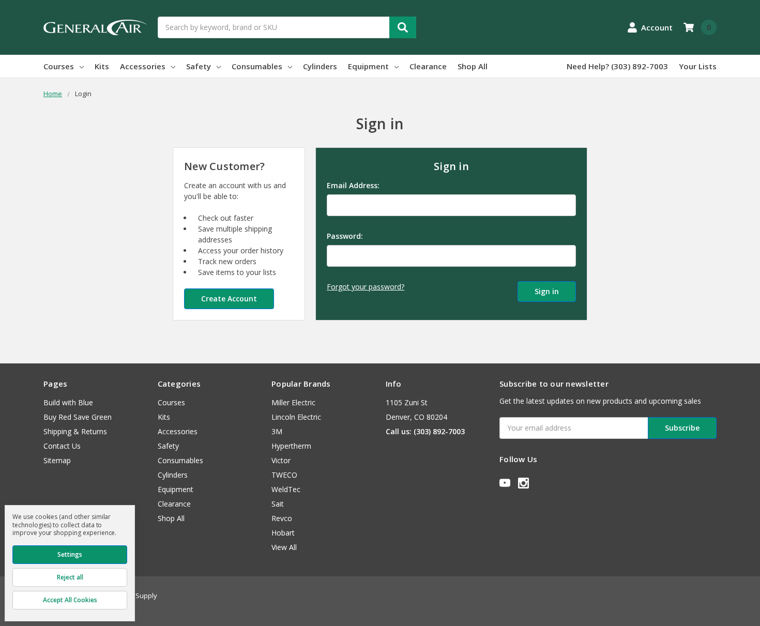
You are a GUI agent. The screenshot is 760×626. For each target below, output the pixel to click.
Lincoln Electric (296, 417)
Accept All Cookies (70, 600)
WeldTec (285, 489)
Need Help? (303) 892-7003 (617, 66)
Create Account (229, 298)
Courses (58, 66)
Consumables (257, 66)
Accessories (142, 66)
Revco (281, 518)
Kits (102, 66)
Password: (345, 236)
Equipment (368, 66)
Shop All (473, 66)
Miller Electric (293, 402)
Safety (198, 66)
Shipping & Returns (75, 431)
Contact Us (62, 446)
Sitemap (57, 460)
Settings (69, 554)
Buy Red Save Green (77, 417)
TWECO (284, 475)
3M (276, 431)
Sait (277, 504)
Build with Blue (68, 402)
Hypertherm (291, 446)
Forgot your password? (365, 287)
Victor (281, 460)
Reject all (70, 577)
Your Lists (698, 66)
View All (284, 547)
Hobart (283, 533)
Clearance (428, 66)
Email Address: (353, 185)
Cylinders (320, 66)
